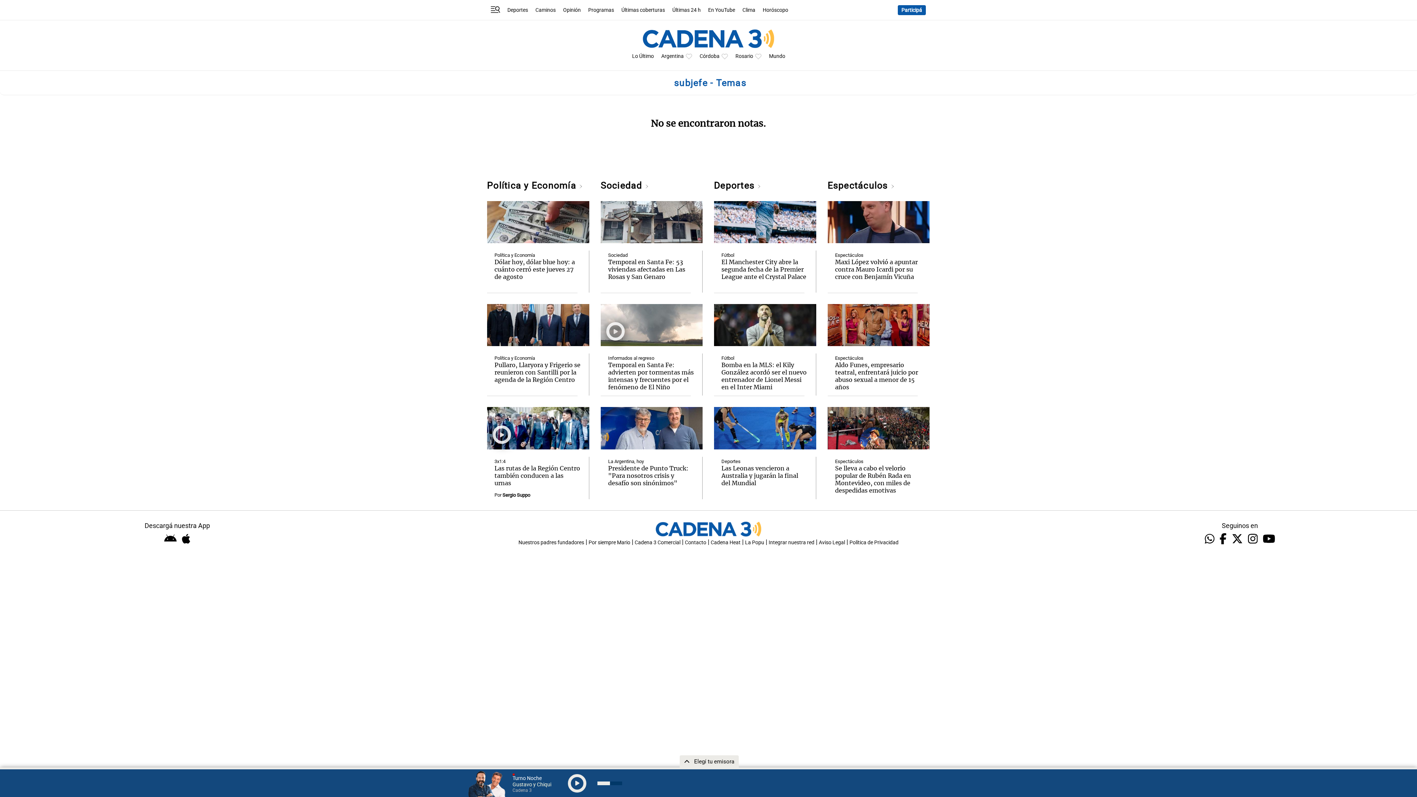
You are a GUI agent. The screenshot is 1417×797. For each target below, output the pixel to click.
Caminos (545, 10)
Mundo (777, 56)
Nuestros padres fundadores (551, 542)
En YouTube (721, 10)
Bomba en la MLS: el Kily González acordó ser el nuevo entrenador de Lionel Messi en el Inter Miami (764, 376)
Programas (601, 10)
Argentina (672, 56)
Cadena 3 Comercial (657, 542)
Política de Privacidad (874, 542)
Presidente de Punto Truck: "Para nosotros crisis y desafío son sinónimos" (648, 476)
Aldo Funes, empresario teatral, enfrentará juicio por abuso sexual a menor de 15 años (876, 376)
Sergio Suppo (516, 495)
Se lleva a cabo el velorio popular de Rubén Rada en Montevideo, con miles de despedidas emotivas (873, 479)
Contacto (695, 542)
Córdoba (710, 56)
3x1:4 (500, 461)
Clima (748, 10)
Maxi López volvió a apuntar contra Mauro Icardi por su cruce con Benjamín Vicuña (876, 269)
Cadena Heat (726, 542)
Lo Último (643, 56)
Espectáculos (859, 185)
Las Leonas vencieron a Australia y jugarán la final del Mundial (759, 476)
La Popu (754, 542)
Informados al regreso (631, 358)
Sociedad (623, 185)
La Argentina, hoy (626, 461)
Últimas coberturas (643, 10)
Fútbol (727, 255)
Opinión (572, 10)
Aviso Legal (832, 542)
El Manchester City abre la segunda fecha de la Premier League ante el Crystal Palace (763, 269)
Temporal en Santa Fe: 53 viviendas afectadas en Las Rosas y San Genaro (646, 269)
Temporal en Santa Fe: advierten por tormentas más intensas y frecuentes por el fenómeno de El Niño (651, 376)
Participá (911, 10)
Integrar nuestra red (791, 542)
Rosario (744, 56)
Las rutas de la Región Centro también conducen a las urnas (537, 476)
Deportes (517, 10)
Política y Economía (533, 185)
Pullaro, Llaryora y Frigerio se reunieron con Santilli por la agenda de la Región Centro (537, 372)
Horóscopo (775, 10)
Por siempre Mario (609, 542)
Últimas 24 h (686, 10)
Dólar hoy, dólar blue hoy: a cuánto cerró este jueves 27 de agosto (534, 269)
